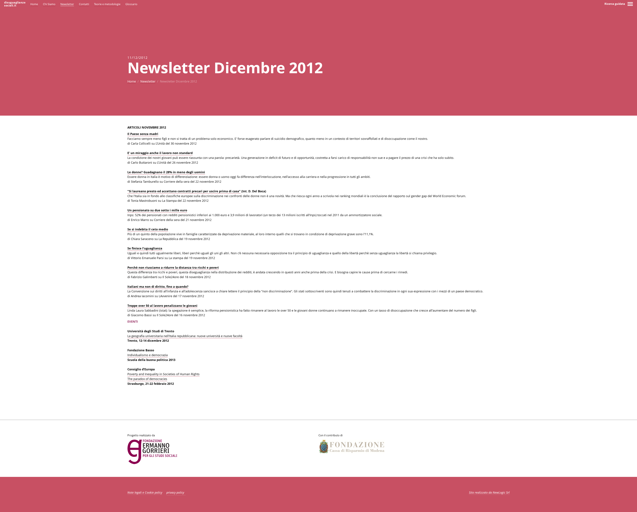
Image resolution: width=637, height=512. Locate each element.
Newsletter (147, 81)
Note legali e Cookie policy (144, 492)
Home (131, 81)
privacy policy (175, 492)
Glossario (131, 4)
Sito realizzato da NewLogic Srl (489, 492)
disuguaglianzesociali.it (14, 4)
